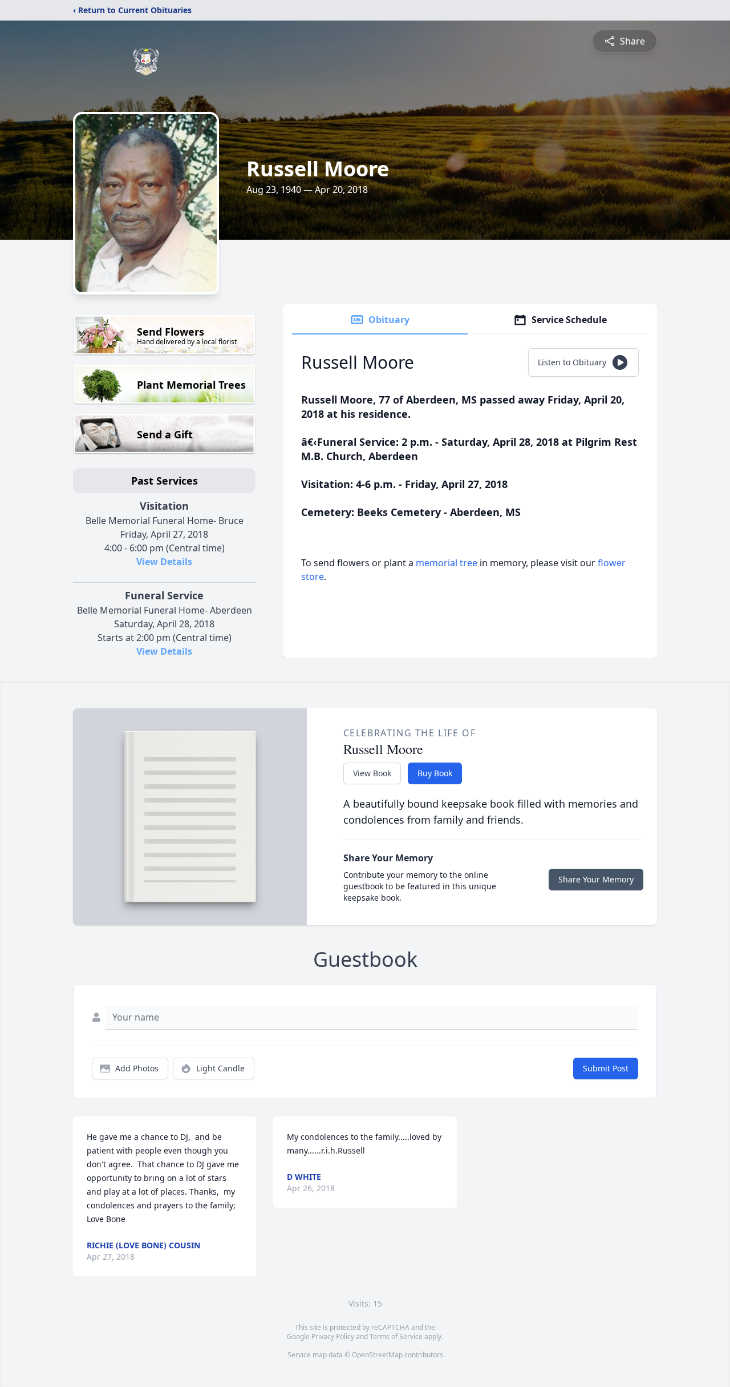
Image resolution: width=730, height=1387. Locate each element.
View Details (164, 561)
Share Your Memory (596, 879)
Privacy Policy (332, 1336)
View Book (372, 773)
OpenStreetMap (377, 1355)
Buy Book (434, 773)
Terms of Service (396, 1336)
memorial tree (446, 563)
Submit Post (605, 1068)
